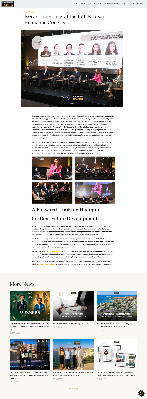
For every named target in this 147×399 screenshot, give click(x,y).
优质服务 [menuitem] (97, 4)
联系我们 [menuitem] (130, 4)
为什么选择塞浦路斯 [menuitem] (111, 4)
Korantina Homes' (54, 251)
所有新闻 (73, 389)
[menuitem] (139, 3)
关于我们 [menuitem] (82, 4)
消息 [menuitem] (123, 4)
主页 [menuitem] (76, 4)
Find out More (72, 101)
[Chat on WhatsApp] (141, 393)
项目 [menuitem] (89, 4)
